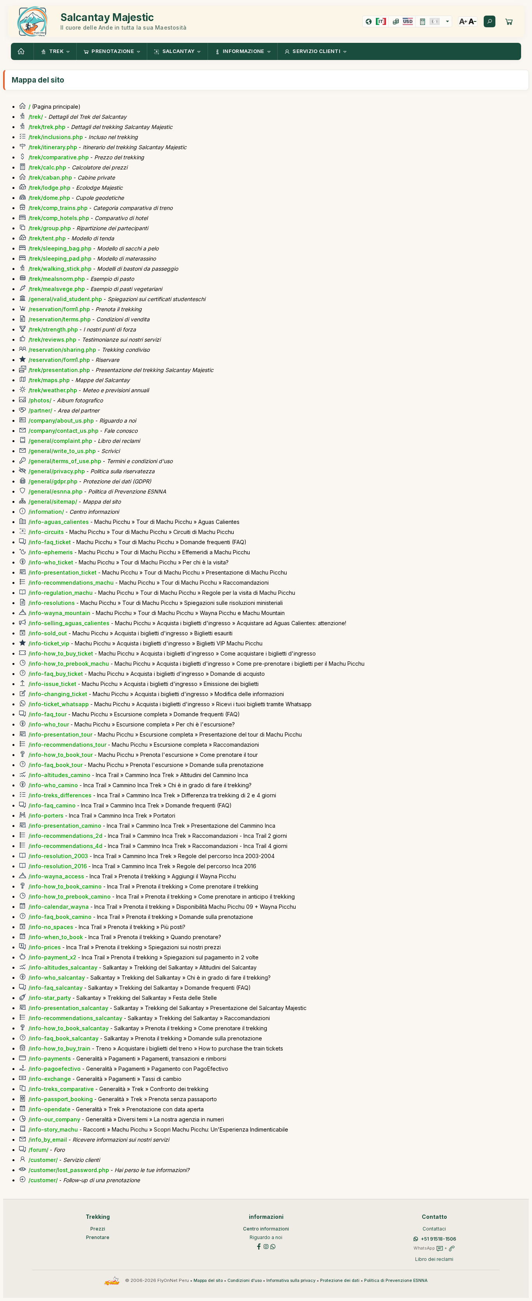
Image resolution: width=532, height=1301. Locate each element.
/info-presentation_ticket (62, 572)
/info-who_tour (48, 724)
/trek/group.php (49, 228)
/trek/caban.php (50, 177)
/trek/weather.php (52, 390)
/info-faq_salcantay (55, 987)
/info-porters (45, 815)
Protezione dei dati (339, 1280)
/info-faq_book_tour (55, 765)
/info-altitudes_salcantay (62, 967)
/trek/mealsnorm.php (56, 278)
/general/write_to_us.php (62, 451)
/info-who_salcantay (56, 977)
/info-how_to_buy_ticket (60, 653)
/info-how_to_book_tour (60, 754)
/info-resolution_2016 (57, 866)
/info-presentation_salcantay (68, 1008)
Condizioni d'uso (244, 1280)
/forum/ (38, 1149)
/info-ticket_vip (48, 643)
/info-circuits (46, 532)
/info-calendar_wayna (58, 906)
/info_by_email (47, 1139)
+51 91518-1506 (438, 1239)
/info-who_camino (53, 785)
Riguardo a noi (266, 1237)
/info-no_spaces (50, 927)
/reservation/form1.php (59, 309)
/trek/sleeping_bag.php (60, 248)
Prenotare (97, 1237)
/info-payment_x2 (52, 957)
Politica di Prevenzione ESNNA (396, 1280)
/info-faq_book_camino (60, 916)
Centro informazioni (266, 1229)
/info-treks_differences (60, 795)
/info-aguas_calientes (58, 521)
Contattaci (434, 1229)
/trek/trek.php (46, 126)
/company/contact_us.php (63, 430)
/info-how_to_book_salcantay (68, 1028)
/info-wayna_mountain (59, 613)
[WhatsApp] (273, 1246)
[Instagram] (266, 1246)
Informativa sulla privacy (290, 1280)
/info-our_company (54, 1119)
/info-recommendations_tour (67, 744)
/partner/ (40, 410)
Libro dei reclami (434, 1259)
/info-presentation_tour (60, 734)
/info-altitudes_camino (59, 775)
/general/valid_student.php (65, 299)
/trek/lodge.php (49, 187)
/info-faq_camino (52, 805)
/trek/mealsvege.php (56, 289)
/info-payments (49, 1058)
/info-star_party (49, 997)
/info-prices (44, 947)
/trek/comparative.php (58, 157)
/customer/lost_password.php (68, 1170)
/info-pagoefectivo (54, 1068)
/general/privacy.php (56, 471)
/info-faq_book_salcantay (63, 1038)
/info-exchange (49, 1078)
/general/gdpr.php (53, 481)
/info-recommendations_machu (71, 582)
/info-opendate (49, 1109)
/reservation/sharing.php (62, 349)
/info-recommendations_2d (65, 835)
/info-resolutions (51, 602)
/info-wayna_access (56, 876)
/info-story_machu (53, 1129)
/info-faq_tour (47, 714)
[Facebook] (258, 1246)
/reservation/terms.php (59, 319)
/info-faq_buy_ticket (55, 673)
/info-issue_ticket (52, 683)
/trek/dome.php (49, 197)
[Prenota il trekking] (509, 21)
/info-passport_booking (60, 1099)
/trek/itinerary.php (52, 147)
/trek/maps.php (49, 380)
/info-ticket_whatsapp (58, 704)
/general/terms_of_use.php (64, 461)
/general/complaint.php (60, 440)
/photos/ (39, 400)
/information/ (46, 511)
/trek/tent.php (47, 238)
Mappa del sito (208, 1280)
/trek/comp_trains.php (58, 207)
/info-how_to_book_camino (65, 886)
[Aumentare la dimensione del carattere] (463, 21)
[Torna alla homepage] (22, 51)
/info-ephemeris (50, 552)
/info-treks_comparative (61, 1089)
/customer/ (43, 1159)
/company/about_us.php (61, 420)
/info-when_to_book (55, 937)
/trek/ (35, 116)
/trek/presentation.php (59, 370)
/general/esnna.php (55, 491)
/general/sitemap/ (52, 501)
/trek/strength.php (53, 329)
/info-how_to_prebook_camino (69, 896)
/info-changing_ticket (57, 694)
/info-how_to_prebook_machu (68, 663)
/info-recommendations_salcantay (75, 1018)
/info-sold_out (47, 633)
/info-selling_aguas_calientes (68, 623)
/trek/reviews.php (52, 339)
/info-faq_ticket (49, 542)
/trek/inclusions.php (55, 137)
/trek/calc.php (47, 167)
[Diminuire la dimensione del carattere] (472, 21)
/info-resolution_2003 (58, 856)
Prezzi (97, 1229)
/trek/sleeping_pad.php (60, 258)
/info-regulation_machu (60, 592)
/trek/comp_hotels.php (58, 218)
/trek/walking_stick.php (60, 268)
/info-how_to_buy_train (59, 1048)
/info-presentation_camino (64, 825)
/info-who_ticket (50, 562)
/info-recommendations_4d (65, 846)
